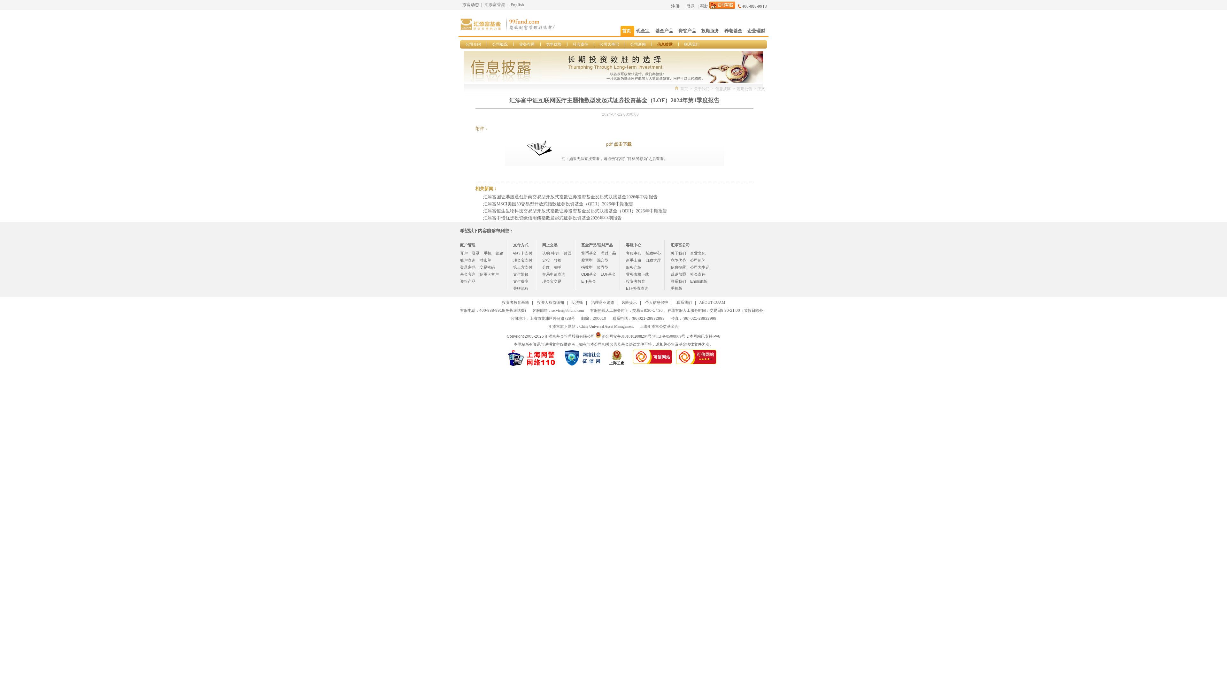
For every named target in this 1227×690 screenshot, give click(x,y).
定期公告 (744, 89)
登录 (691, 6)
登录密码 (467, 267)
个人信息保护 (656, 302)
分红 (546, 267)
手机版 (676, 288)
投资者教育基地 (515, 302)
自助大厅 (653, 260)
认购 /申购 (550, 253)
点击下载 (623, 144)
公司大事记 (609, 44)
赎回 (567, 253)
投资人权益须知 (550, 302)
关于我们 (701, 89)
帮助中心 (653, 253)
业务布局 (527, 44)
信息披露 (665, 44)
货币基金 (589, 253)
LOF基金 (608, 274)
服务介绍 (633, 267)
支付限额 (521, 274)
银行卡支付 (522, 253)
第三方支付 (522, 267)
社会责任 (580, 44)
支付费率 (521, 281)
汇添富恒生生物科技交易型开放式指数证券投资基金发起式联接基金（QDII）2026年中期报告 (575, 211)
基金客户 (467, 274)
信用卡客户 (489, 274)
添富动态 (470, 4)
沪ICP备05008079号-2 (670, 336)
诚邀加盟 (678, 274)
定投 (546, 260)
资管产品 (467, 281)
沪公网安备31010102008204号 (627, 336)
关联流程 (521, 288)
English (517, 4)
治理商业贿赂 (602, 302)
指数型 (587, 267)
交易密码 (487, 267)
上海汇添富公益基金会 (659, 326)
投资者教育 (635, 281)
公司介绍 (473, 44)
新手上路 (633, 260)
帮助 (704, 6)
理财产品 (608, 253)
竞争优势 (553, 44)
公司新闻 (638, 44)
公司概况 (500, 44)
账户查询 (467, 260)
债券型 (602, 267)
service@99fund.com (568, 310)
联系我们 (691, 44)
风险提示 (629, 302)
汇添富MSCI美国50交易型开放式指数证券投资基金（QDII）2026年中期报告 (558, 204)
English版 (698, 281)
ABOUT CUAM (712, 302)
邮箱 (499, 253)
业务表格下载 (637, 274)
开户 (464, 253)
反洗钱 (577, 302)
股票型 (587, 260)
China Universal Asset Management (606, 326)
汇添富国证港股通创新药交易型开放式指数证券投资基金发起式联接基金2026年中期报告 (570, 197)
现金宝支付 (522, 260)
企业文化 (698, 253)
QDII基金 (589, 274)
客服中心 (633, 253)
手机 (487, 253)
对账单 (485, 260)
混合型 (602, 260)
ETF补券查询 (637, 288)
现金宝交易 (551, 281)
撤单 (558, 267)
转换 (558, 260)
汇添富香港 (494, 4)
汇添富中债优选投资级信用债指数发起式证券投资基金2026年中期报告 (552, 218)
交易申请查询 (553, 274)
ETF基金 (588, 281)
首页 (684, 89)
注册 (675, 6)
